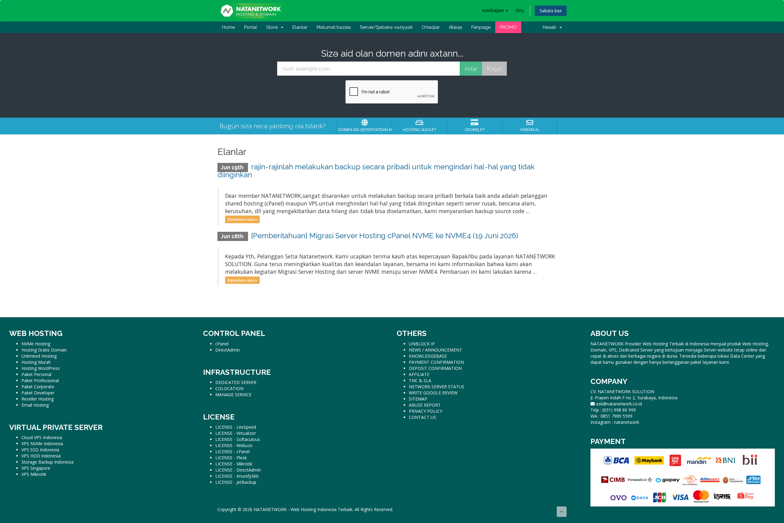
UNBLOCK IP (422, 344)
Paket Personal (36, 374)
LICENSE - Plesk (231, 458)
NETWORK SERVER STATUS (436, 386)
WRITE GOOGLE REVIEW (433, 393)
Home (228, 27)
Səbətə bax (551, 10)
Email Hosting (35, 405)
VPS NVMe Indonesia (42, 443)
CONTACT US (422, 417)
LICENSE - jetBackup (235, 482)
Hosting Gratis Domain (44, 350)
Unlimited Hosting (39, 356)
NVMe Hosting (35, 344)
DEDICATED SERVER (235, 382)
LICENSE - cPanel (232, 451)
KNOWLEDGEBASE (428, 356)
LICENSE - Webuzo (234, 445)
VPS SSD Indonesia (40, 450)
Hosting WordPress (40, 368)
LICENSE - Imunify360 (236, 476)
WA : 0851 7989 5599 (611, 416)
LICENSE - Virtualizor (235, 433)
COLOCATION (229, 388)
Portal (250, 27)
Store (273, 27)
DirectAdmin (227, 350)
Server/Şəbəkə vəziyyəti (386, 27)
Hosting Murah (36, 362)
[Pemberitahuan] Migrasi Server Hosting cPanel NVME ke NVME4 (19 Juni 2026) (384, 235)
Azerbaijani (493, 10)
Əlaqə (455, 27)
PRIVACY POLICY (425, 411)
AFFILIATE (419, 374)
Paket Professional (40, 380)
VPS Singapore (35, 468)
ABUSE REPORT (425, 405)
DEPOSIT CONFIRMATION (435, 368)
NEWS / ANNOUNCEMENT (435, 350)
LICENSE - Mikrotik (233, 464)
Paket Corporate (37, 386)
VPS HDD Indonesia (41, 456)
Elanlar (299, 27)
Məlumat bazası (334, 27)
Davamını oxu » (242, 219)
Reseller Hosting (37, 399)
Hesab (551, 27)
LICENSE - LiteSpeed (235, 427)
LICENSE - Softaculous (237, 439)
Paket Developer (38, 393)
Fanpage (481, 27)
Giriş (519, 10)
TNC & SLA (420, 380)
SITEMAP (418, 399)
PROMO (508, 27)
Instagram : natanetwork (614, 422)
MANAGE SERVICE (233, 394)
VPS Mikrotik (33, 474)
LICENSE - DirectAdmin (238, 470)
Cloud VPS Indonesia (41, 437)
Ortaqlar (431, 27)
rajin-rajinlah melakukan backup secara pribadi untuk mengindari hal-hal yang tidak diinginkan (376, 170)
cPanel (221, 344)
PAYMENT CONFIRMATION (436, 362)
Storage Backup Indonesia (47, 462)
